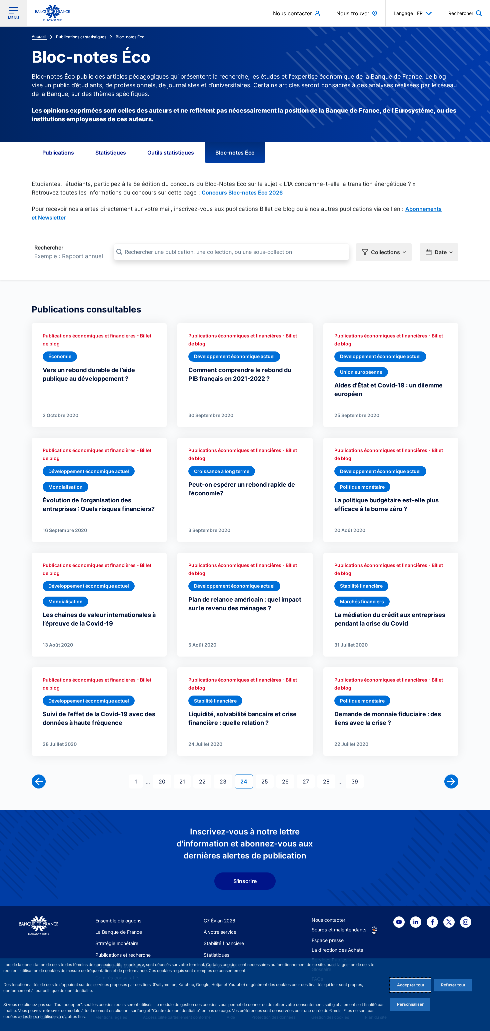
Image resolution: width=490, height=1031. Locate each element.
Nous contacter (328, 920)
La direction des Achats (337, 950)
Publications (58, 152)
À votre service (220, 932)
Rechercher (48, 247)
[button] (465, 13)
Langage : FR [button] (408, 13)
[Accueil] (38, 925)
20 (164, 781)
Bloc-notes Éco (235, 152)
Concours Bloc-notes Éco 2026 (242, 192)
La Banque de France (118, 932)
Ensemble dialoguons (118, 920)
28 (329, 781)
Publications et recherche (123, 955)
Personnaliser (410, 1004)
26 (288, 781)
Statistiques (110, 152)
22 (205, 781)
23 (225, 781)
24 (246, 781)
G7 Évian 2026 (219, 920)
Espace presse (328, 940)
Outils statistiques (170, 152)
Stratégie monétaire (116, 943)
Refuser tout (453, 984)
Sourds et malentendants (339, 929)
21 (185, 781)
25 (267, 781)
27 (308, 781)
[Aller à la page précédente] (39, 781)
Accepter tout (410, 984)
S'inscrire (245, 881)
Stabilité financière (224, 943)
